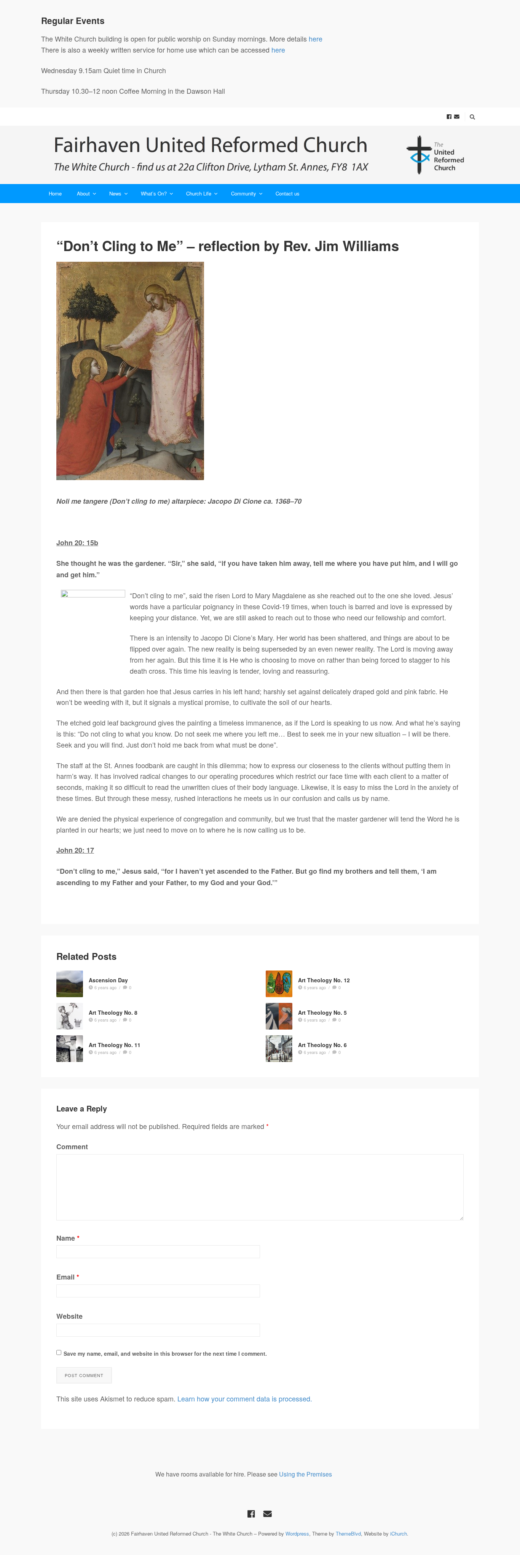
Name (68, 1238)
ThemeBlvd (348, 1533)
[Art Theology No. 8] (69, 1016)
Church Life (198, 193)
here (316, 38)
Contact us (288, 193)
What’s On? (154, 193)
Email (67, 1277)
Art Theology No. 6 (322, 1045)
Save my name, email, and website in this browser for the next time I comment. (165, 1353)
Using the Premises (305, 1474)
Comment (72, 1146)
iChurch (398, 1533)
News (115, 193)
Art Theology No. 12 (324, 980)
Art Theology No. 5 (322, 1012)
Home (55, 193)
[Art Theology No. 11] (69, 1048)
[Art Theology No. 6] (279, 1048)
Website (69, 1316)
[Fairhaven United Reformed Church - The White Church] (260, 154)
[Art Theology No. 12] (279, 983)
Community (243, 193)
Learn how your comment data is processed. (244, 1398)
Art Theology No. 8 (113, 1012)
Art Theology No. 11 (114, 1045)
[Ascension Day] (69, 983)
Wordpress (297, 1533)
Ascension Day (108, 980)
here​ (278, 49)
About (83, 193)
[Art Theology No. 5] (279, 1016)
